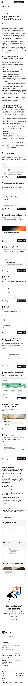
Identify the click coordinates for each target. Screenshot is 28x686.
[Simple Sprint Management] (14, 389)
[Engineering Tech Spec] (14, 261)
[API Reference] (14, 168)
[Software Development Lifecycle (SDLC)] (14, 419)
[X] (5, 636)
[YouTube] (12, 636)
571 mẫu (6, 177)
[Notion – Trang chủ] (2, 2)
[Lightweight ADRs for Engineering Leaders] (14, 357)
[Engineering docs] (14, 449)
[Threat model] (14, 323)
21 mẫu (6, 241)
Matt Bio (6, 240)
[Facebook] (10, 636)
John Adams (7, 208)
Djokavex (7, 397)
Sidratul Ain (7, 428)
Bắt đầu (14, 619)
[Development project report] (14, 199)
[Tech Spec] (14, 291)
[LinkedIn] (7, 636)
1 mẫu (6, 209)
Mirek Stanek (8, 365)
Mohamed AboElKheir (9, 332)
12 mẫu (6, 398)
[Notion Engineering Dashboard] (14, 231)
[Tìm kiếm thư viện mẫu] (25, 7)
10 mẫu (6, 23)
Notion (6, 22)
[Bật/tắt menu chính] (26, 2)
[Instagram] (2, 636)
